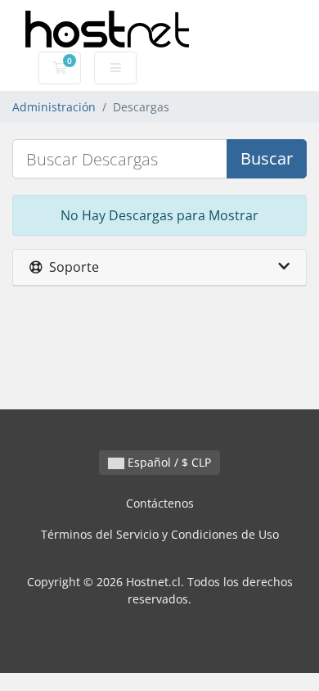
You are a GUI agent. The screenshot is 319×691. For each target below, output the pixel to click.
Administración (54, 107)
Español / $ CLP (167, 462)
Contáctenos (160, 503)
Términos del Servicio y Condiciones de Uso (160, 534)
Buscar (266, 158)
